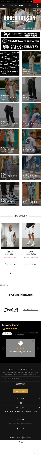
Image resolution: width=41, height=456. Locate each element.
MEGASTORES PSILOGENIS (22, 333)
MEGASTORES (16, 5)
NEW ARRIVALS (20, 216)
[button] (3, 348)
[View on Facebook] (33, 341)
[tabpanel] (10, 246)
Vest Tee (10, 252)
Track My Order (20, 391)
